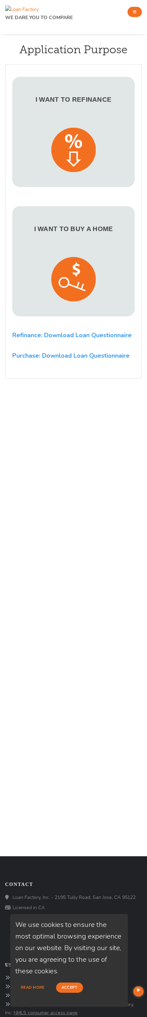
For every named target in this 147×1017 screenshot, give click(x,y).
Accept (70, 987)
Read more (32, 987)
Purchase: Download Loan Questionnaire (71, 356)
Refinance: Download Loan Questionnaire (72, 335)
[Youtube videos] (138, 991)
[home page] (22, 7)
